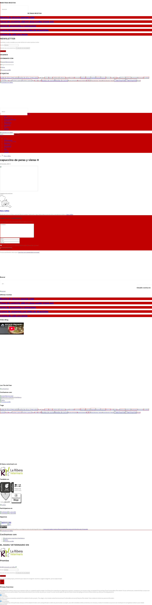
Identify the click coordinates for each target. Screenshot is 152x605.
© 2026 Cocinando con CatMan (7, 567)
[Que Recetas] (3, 513)
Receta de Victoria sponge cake (17, 17)
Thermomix (119, 80)
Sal (88, 80)
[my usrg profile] (11, 513)
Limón (118, 77)
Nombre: (2, 45)
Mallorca (122, 78)
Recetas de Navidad (72, 80)
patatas (7, 80)
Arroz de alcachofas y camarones (18, 26)
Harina (83, 77)
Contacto (6, 130)
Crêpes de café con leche (14, 34)
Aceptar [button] (60, 578)
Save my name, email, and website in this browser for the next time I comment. (20, 245)
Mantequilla (134, 78)
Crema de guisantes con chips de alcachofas (24, 30)
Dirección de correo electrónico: (8, 48)
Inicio (5, 116)
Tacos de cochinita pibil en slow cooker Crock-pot (27, 21)
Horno (93, 77)
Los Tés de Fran (7, 122)
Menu (28, 113)
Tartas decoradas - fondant (108, 80)
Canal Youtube (7, 124)
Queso (33, 80)
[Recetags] (3, 512)
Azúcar (46, 78)
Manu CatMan (7, 156)
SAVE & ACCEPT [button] (3, 604)
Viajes (5, 127)
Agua (39, 77)
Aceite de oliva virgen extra (9, 78)
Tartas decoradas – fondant (96, 80)
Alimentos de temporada (10, 119)
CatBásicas (56, 78)
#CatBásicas (7, 121)
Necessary (4, 595)
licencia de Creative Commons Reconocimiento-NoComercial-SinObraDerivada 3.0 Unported (65, 529)
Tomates (138, 80)
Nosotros (6, 128)
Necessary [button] (2, 593)
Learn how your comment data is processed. (28, 252)
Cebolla (67, 78)
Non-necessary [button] (3, 599)
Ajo (43, 77)
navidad (146, 78)
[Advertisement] (76, 95)
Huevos (103, 78)
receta (36, 80)
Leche (112, 78)
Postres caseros (17, 80)
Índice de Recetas (8, 118)
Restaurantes (7, 125)
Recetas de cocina (47, 80)
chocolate (71, 78)
